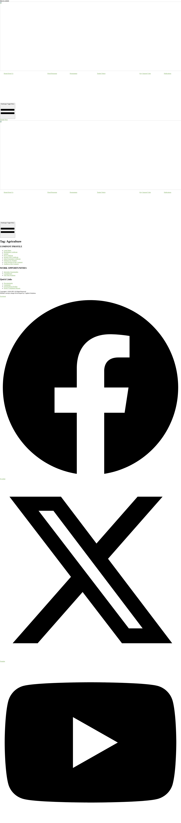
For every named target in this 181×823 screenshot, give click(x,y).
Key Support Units (145, 73)
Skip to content (4, 1)
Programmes (73, 73)
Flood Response (52, 73)
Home (5, 73)
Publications (167, 73)
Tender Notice (101, 73)
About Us (10, 73)
